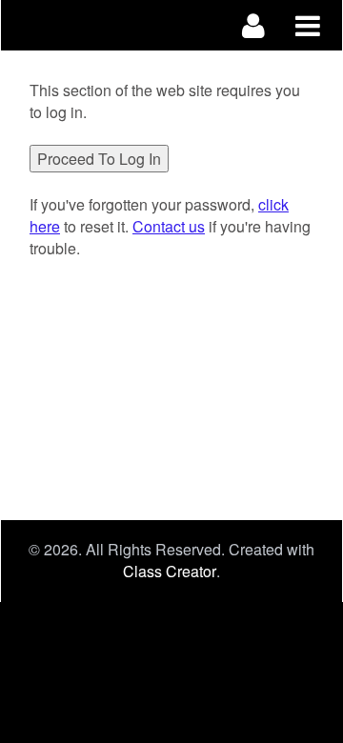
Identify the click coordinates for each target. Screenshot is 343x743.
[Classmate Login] (254, 25)
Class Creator (169, 571)
